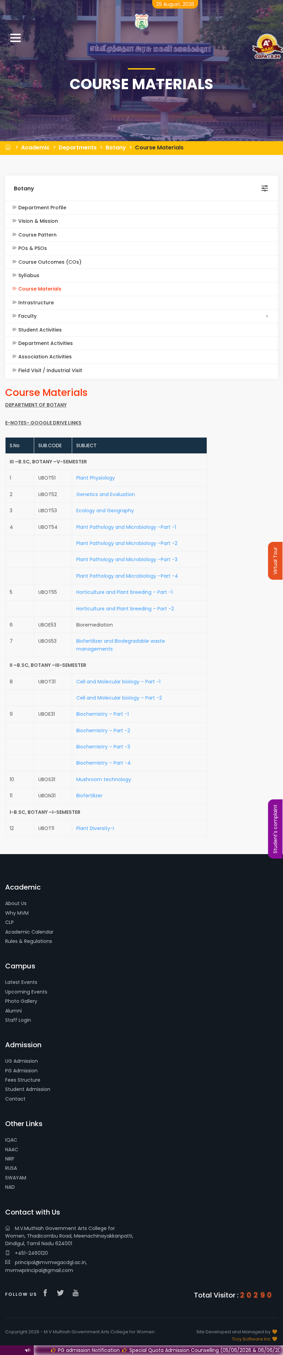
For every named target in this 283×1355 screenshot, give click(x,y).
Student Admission (27, 1089)
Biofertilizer (89, 795)
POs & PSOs (32, 248)
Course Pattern (37, 234)
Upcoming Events (26, 991)
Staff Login (18, 1020)
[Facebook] (47, 1293)
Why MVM (17, 913)
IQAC (11, 1139)
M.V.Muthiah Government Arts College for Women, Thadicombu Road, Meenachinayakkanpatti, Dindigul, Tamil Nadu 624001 (69, 1236)
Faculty (27, 316)
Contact (15, 1098)
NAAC (11, 1149)
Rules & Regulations (28, 941)
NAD (10, 1187)
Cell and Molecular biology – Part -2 (119, 697)
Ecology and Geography (105, 510)
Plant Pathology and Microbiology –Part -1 (126, 527)
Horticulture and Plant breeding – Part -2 (125, 608)
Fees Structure (22, 1079)
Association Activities (44, 356)
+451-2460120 (30, 1253)
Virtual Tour (275, 561)
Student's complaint (275, 829)
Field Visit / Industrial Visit (49, 370)
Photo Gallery (21, 1001)
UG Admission (21, 1061)
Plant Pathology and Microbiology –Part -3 (126, 559)
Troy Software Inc (252, 1339)
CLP (9, 922)
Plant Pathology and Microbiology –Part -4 (127, 576)
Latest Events (21, 982)
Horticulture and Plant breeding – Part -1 (124, 592)
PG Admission (21, 1070)
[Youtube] (77, 1293)
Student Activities (39, 329)
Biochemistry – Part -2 (103, 730)
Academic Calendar (29, 931)
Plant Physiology (95, 477)
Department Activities (45, 343)
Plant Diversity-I (95, 828)
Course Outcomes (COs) (49, 262)
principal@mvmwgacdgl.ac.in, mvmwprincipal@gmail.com (46, 1266)
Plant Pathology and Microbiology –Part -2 (126, 543)
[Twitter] (62, 1293)
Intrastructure (35, 302)
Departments (78, 147)
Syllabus (28, 275)
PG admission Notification (61, 1350)
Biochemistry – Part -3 (103, 746)
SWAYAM (15, 1177)
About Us (16, 903)
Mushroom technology (103, 779)
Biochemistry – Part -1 (102, 714)
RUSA (11, 1168)
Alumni (13, 1010)
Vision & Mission (37, 221)
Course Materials (159, 147)
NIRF (9, 1158)
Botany (116, 147)
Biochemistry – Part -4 (103, 762)
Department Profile (41, 207)
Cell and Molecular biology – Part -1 (118, 681)
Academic (35, 147)
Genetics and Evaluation (105, 494)
